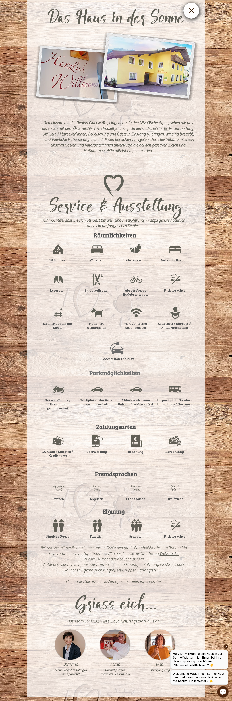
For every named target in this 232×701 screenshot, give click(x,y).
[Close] (191, 11)
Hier (69, 581)
